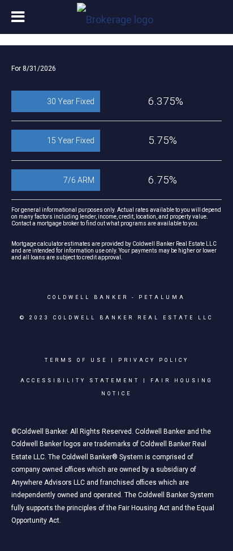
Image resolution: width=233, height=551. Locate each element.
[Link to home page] (116, 17)
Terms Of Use (76, 360)
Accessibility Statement (80, 380)
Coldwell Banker (88, 297)
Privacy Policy (153, 360)
